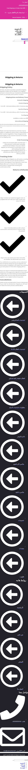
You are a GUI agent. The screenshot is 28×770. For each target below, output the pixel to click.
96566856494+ (23, 5)
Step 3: (2, 258)
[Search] (13, 760)
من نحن (18, 31)
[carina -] (19, 26)
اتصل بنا (18, 34)
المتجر (18, 32)
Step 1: (2, 198)
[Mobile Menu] (27, 37)
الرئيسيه (18, 29)
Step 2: (6, 228)
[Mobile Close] (27, 758)
